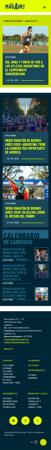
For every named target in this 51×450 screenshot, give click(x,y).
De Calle (7, 380)
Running (32, 378)
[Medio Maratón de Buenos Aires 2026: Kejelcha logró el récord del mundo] (25, 182)
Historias (33, 365)
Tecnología (9, 407)
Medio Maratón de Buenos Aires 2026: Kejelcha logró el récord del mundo (25, 212)
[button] (44, 7)
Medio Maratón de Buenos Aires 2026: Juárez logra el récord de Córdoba (15, 254)
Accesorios (9, 404)
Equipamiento (10, 393)
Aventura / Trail (12, 383)
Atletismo (10, 57)
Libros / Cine (35, 407)
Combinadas (9, 377)
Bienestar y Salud (38, 393)
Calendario (34, 360)
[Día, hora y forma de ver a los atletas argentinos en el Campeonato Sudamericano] (25, 39)
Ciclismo (7, 371)
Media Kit (9, 349)
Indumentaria (10, 401)
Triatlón (7, 374)
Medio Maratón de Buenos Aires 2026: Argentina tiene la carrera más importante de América (25, 146)
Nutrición (33, 398)
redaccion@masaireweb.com (16, 342)
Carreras (8, 360)
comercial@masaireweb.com (16, 339)
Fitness (32, 375)
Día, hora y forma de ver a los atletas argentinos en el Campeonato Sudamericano (24, 68)
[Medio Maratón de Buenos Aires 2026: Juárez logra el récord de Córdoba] (41, 254)
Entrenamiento (36, 370)
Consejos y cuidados (34, 402)
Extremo (7, 368)
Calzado (7, 398)
